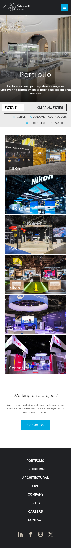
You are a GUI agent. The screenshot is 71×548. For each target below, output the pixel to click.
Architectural (35, 478)
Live (35, 486)
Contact (35, 520)
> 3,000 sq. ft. (59, 123)
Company (35, 494)
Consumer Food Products (49, 117)
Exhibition (35, 469)
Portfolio (35, 461)
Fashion (20, 117)
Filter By (11, 107)
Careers (35, 511)
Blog (35, 503)
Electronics (36, 123)
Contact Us (35, 425)
